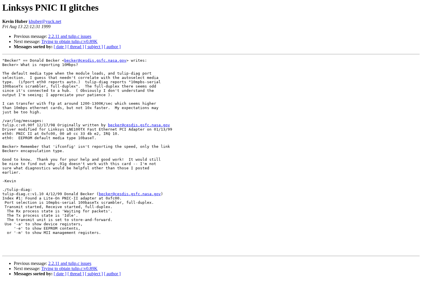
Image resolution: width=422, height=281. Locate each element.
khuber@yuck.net (45, 21)
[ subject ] (94, 46)
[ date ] (60, 46)
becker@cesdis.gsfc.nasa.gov (95, 60)
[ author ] (112, 46)
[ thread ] (75, 46)
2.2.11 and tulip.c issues (69, 36)
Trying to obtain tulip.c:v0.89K (69, 41)
